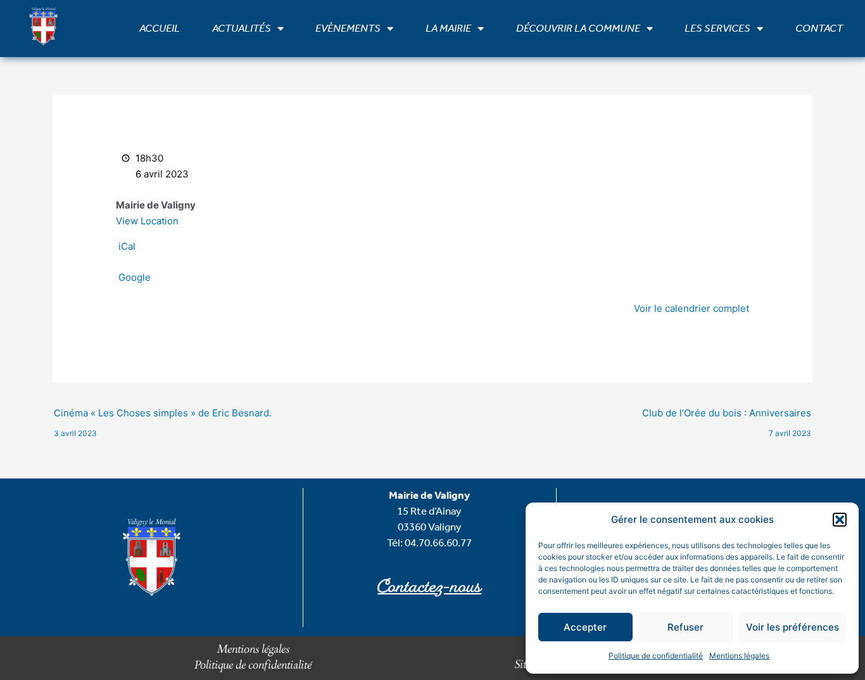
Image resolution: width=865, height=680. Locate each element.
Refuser (685, 627)
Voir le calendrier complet (691, 308)
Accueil (159, 28)
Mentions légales (739, 655)
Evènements (348, 28)
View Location (147, 221)
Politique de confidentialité (656, 655)
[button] (839, 519)
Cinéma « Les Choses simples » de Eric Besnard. (163, 416)
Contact (819, 28)
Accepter (585, 627)
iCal (127, 246)
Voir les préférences (792, 627)
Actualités (241, 28)
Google (134, 277)
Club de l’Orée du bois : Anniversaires (726, 416)
